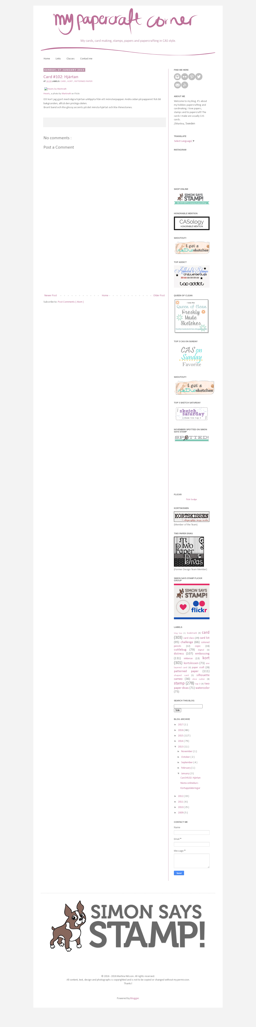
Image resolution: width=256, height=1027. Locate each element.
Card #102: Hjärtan (190, 777)
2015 (181, 735)
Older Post (159, 295)
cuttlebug (180, 649)
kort (70, 81)
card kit (205, 638)
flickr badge (191, 499)
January (185, 773)
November (187, 751)
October (186, 757)
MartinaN (66, 94)
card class (188, 638)
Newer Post (50, 295)
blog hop (178, 633)
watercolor (202, 688)
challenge (187, 642)
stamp (179, 683)
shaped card (181, 675)
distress (179, 653)
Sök (177, 710)
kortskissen (191, 663)
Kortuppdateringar (190, 788)
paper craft (198, 667)
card (63, 81)
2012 (181, 796)
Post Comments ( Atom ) (71, 302)
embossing (202, 653)
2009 (181, 812)
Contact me (86, 58)
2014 (181, 741)
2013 (181, 746)
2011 (181, 801)
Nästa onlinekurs (189, 783)
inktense (188, 658)
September (187, 762)
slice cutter (198, 679)
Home (47, 58)
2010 (181, 807)
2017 (181, 724)
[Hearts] (55, 89)
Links (58, 58)
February (186, 768)
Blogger (134, 998)
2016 (181, 730)
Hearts (46, 94)
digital (201, 650)
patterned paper (83, 81)
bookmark (192, 633)
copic (198, 646)
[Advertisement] (104, 262)
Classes (71, 58)
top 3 (197, 684)
